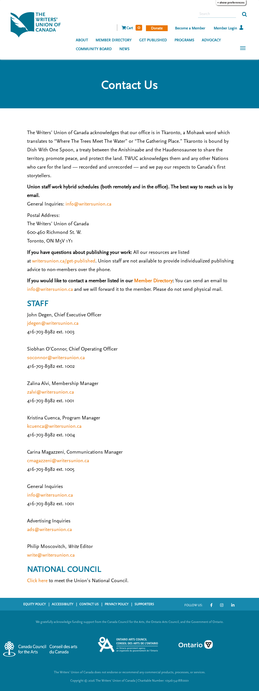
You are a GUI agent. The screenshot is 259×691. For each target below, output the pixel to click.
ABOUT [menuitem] (82, 40)
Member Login (225, 28)
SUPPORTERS (144, 604)
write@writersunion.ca (51, 555)
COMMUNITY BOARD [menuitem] (94, 49)
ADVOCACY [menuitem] (211, 40)
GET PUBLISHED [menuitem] (153, 40)
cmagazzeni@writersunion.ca (58, 460)
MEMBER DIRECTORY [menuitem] (114, 40)
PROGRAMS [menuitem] (184, 40)
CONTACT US (89, 604)
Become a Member (190, 28)
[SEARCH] (244, 14)
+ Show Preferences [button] (230, 2)
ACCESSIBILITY (62, 604)
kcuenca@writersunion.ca (54, 426)
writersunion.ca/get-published (63, 261)
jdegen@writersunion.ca (52, 323)
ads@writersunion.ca (49, 529)
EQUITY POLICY (34, 604)
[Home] (37, 24)
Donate (157, 28)
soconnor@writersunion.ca (56, 357)
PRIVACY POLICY (116, 604)
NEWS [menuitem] (124, 49)
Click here (37, 580)
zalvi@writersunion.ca (50, 392)
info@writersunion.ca (88, 204)
